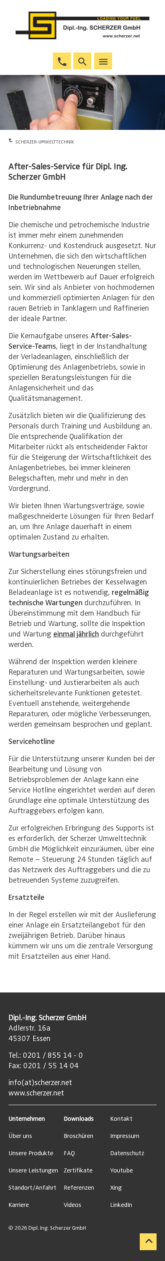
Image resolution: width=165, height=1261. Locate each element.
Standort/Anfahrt (32, 1188)
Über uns (20, 1136)
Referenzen (79, 1188)
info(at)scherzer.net (40, 1082)
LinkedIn (121, 1205)
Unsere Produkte (30, 1153)
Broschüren (78, 1136)
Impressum (124, 1136)
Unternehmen (26, 1119)
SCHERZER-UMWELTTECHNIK (44, 142)
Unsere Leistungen (33, 1170)
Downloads (79, 1119)
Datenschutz (127, 1153)
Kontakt (121, 1119)
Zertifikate (78, 1170)
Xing (116, 1188)
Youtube (121, 1170)
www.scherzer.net (36, 1093)
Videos (72, 1205)
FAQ (69, 1153)
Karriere (18, 1205)
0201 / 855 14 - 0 (53, 1055)
